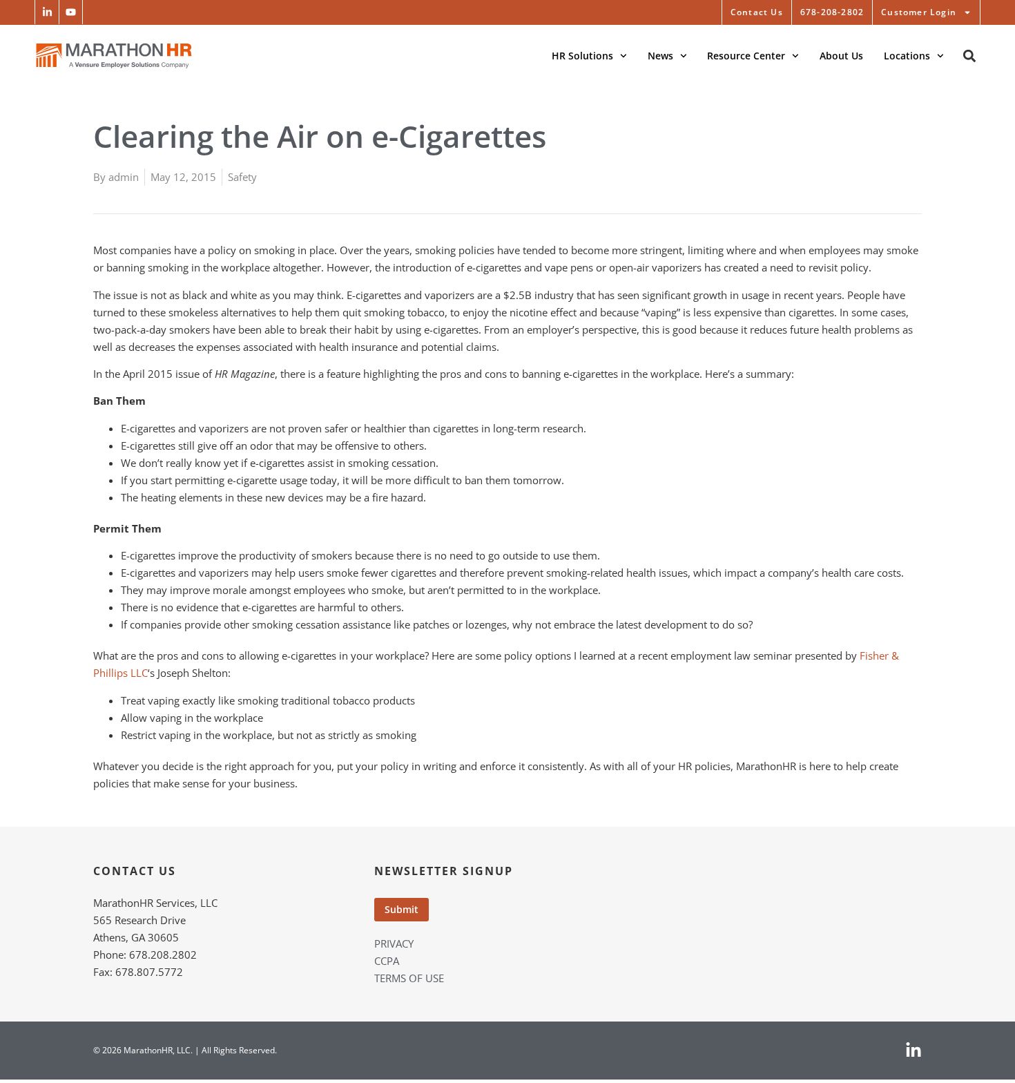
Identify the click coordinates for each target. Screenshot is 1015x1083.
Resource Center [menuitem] (746, 55)
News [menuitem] (660, 55)
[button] (47, 12)
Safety (242, 177)
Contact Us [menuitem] (757, 12)
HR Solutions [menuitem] (582, 55)
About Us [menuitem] (841, 55)
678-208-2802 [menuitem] (832, 12)
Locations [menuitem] (907, 55)
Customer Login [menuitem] (918, 12)
